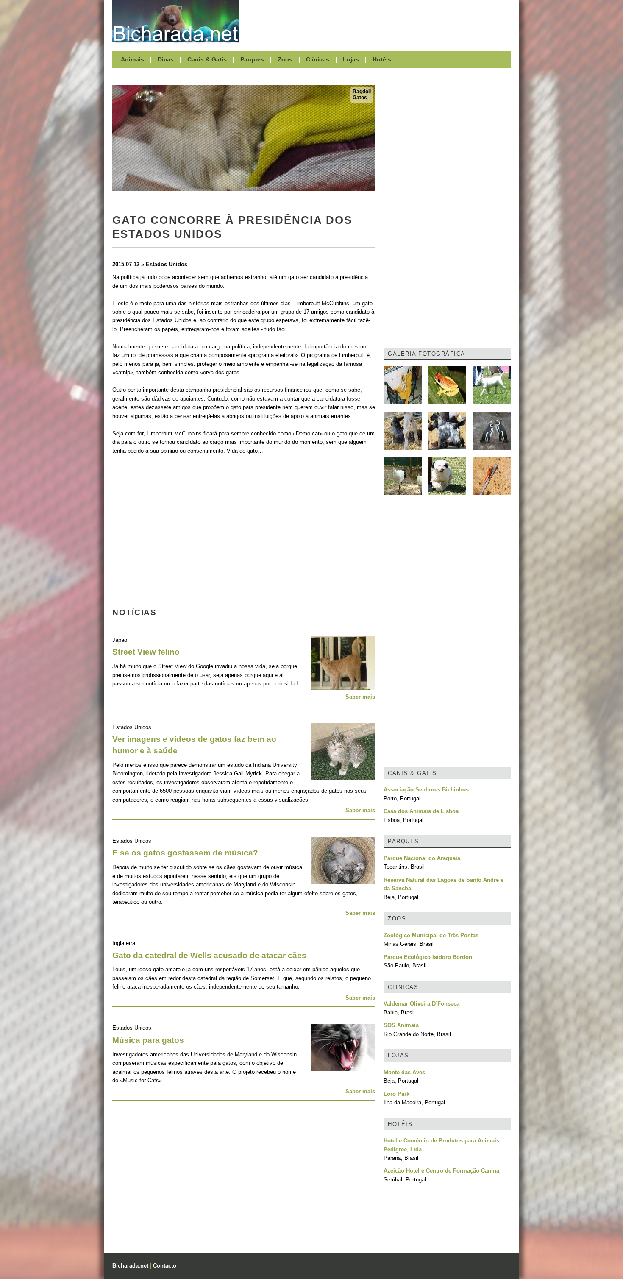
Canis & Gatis (207, 59)
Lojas (351, 59)
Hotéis (382, 59)
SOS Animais (401, 1025)
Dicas (166, 59)
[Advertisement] (379, 21)
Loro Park (396, 1094)
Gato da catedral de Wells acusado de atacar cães (209, 955)
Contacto (164, 1265)
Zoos (285, 59)
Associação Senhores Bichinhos (426, 789)
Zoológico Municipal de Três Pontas (431, 935)
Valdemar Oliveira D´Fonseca (421, 1003)
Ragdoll (362, 91)
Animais (132, 59)
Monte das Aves (404, 1072)
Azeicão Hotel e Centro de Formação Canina (441, 1171)
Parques (252, 59)
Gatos (360, 97)
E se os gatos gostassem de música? (185, 852)
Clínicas (317, 59)
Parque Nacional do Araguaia (422, 858)
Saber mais (360, 697)
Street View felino (146, 651)
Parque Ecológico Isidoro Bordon (428, 957)
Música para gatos (148, 1040)
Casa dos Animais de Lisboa (421, 811)
